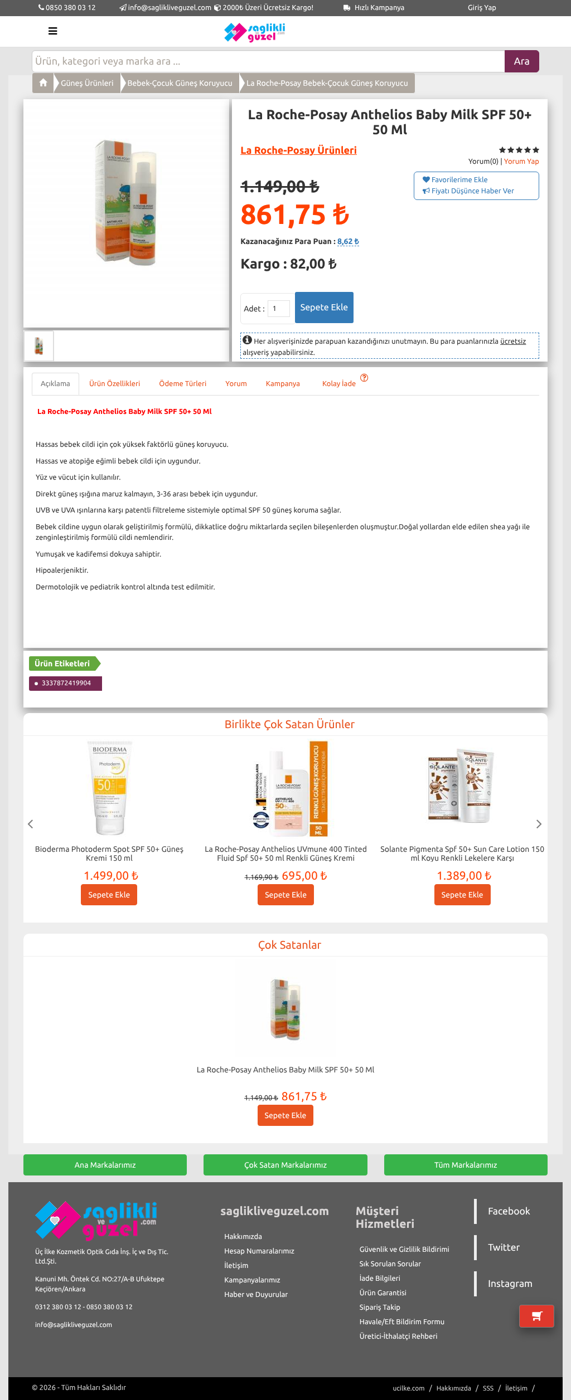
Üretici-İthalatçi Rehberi (399, 1336)
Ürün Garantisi (383, 1293)
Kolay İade (339, 384)
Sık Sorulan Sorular (390, 1264)
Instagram (510, 1284)
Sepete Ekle (109, 894)
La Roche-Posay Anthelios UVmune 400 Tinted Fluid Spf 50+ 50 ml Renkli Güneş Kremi (286, 853)
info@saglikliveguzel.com (170, 8)
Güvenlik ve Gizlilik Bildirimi (404, 1249)
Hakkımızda (243, 1237)
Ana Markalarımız (105, 1164)
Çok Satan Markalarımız (285, 1164)
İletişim (236, 1266)
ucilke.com (408, 1388)
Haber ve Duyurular (256, 1295)
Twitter (504, 1247)
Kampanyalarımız (252, 1280)
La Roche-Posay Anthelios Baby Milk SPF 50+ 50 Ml (286, 1069)
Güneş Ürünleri (87, 83)
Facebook (509, 1211)
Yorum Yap (521, 161)
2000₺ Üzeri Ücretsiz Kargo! (267, 8)
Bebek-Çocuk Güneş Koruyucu (180, 83)
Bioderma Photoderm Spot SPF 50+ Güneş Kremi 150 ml (109, 853)
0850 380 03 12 (70, 8)
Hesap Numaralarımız (259, 1251)
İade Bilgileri (380, 1278)
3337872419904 (66, 683)
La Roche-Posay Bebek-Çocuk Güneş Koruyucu (327, 83)
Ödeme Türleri (182, 384)
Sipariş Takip (380, 1307)
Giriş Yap (482, 8)
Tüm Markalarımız (465, 1164)
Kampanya (284, 384)
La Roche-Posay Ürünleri (298, 150)
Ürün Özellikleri (114, 384)
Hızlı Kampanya (379, 8)
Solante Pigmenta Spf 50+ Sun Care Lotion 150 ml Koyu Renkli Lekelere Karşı (462, 853)
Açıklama (55, 384)
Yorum (235, 384)
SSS (488, 1388)
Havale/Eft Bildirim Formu (402, 1322)
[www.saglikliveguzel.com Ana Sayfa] (43, 83)
